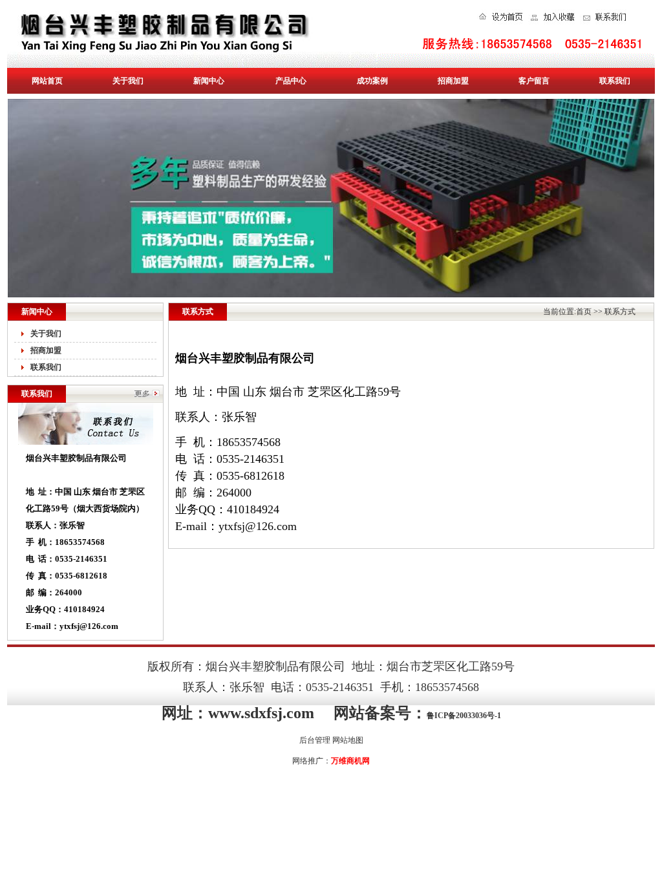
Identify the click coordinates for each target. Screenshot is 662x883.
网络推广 (307, 760)
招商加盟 (453, 80)
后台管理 (314, 740)
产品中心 (290, 80)
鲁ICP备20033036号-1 (464, 715)
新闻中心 (208, 80)
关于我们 (128, 80)
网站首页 (47, 80)
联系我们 (614, 80)
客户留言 (534, 80)
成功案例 (372, 80)
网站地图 (347, 740)
